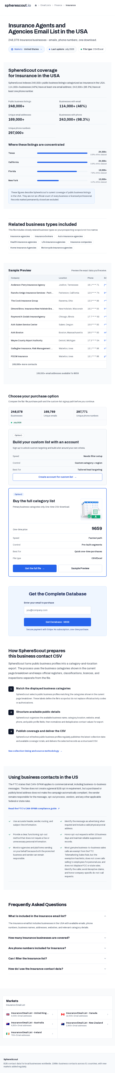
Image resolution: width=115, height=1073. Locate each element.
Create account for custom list (57, 477)
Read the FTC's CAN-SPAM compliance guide (34, 808)
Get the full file (35, 568)
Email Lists (46, 5)
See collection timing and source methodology (35, 751)
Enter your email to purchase (39, 603)
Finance (58, 5)
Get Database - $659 (57, 622)
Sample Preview (80, 568)
